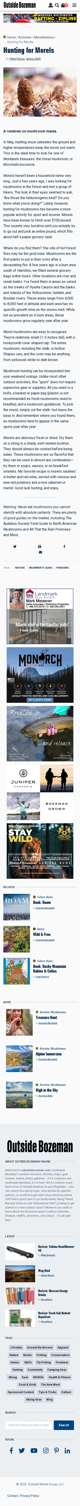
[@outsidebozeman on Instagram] (46, 1451)
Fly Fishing (44, 1362)
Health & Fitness (59, 1377)
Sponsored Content (21, 1392)
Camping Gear (56, 1369)
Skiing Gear (34, 1399)
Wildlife (38, 1377)
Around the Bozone (40, 1347)
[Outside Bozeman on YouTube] (34, 1451)
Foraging (62, 567)
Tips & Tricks (47, 1392)
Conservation (60, 1355)
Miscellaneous (44, 37)
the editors (46, 1299)
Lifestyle (16, 1347)
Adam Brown (47, 1275)
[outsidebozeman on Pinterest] (56, 1451)
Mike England (48, 1255)
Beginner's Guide (40, 567)
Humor (14, 1362)
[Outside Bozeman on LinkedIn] (67, 1451)
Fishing (41, 1355)
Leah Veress (42, 976)
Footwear (62, 1362)
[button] (14, 546)
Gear (25, 1377)
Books (49, 897)
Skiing (12, 1377)
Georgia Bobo (46, 1096)
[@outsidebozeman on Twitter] (22, 1451)
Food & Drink (27, 1384)
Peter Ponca (17, 58)
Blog (49, 1399)
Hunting (17, 1369)
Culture (41, 897)
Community (35, 1369)
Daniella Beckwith (45, 908)
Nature (20, 567)
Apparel (63, 1347)
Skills (28, 1362)
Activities (24, 37)
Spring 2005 (33, 58)
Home (11, 37)
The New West (50, 1384)
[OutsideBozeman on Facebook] (11, 1451)
